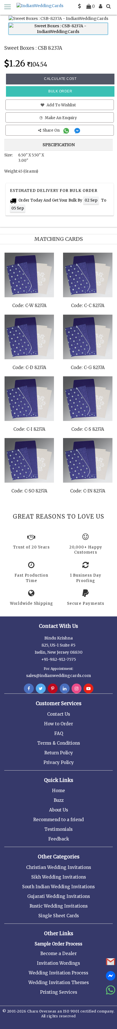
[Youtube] (88, 688)
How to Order (58, 723)
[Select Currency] (79, 6)
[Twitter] (40, 688)
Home (58, 790)
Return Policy (58, 752)
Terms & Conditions (58, 743)
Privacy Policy (58, 762)
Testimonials (58, 829)
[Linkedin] (64, 688)
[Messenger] (78, 130)
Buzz (59, 800)
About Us (58, 810)
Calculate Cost (60, 79)
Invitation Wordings (58, 963)
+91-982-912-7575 (58, 659)
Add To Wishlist (61, 105)
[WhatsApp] (66, 130)
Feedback (58, 839)
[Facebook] (28, 688)
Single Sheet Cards (58, 915)
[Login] (100, 6)
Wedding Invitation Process (58, 973)
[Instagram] (76, 688)
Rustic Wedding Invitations (59, 906)
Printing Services (58, 992)
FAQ (58, 733)
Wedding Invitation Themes (58, 982)
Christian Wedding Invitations (58, 867)
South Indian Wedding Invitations (58, 886)
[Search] (108, 6)
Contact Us (58, 714)
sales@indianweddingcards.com (58, 675)
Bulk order (60, 91)
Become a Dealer (58, 953)
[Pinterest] (52, 688)
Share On (51, 130)
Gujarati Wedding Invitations (58, 896)
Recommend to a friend (58, 819)
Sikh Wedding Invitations (58, 877)
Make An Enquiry (60, 117)
